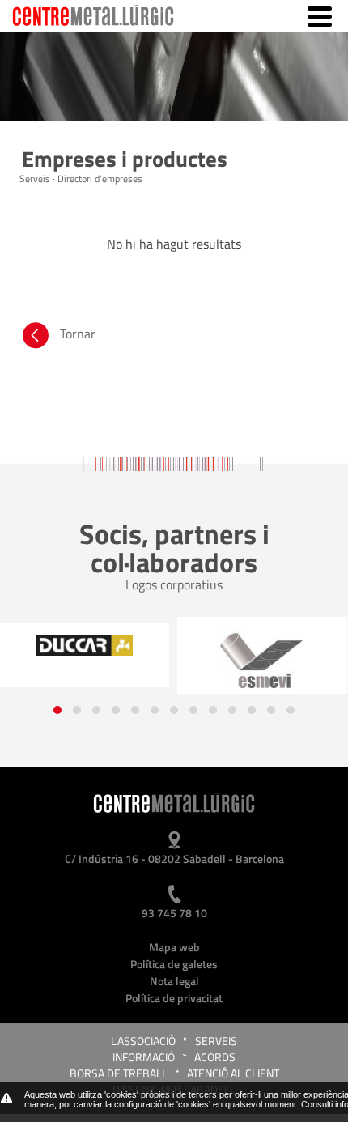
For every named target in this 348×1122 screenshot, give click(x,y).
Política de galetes (174, 963)
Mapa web (174, 946)
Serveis (216, 1040)
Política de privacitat (174, 997)
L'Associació (143, 1040)
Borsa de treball (119, 1073)
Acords (215, 1056)
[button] (57, 710)
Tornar (77, 333)
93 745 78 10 (174, 912)
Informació (143, 1056)
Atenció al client (233, 1073)
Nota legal (174, 980)
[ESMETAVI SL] (262, 661)
